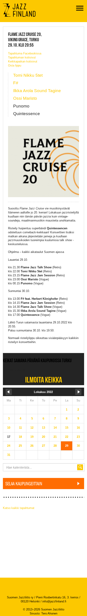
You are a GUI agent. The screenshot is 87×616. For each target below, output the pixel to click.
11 (20, 427)
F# (15, 83)
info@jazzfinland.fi (54, 601)
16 (78, 427)
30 (78, 445)
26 (31, 445)
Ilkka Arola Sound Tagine (37, 90)
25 (20, 445)
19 (31, 436)
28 (55, 445)
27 (43, 445)
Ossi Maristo (25, 98)
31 (8, 455)
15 (66, 427)
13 (43, 427)
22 (66, 436)
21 (55, 436)
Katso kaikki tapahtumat (18, 508)
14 (55, 427)
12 (31, 427)
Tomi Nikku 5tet (28, 75)
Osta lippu (14, 65)
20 (43, 436)
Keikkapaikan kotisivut (22, 61)
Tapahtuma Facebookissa (24, 53)
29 (66, 445)
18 (20, 436)
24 (8, 445)
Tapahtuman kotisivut (22, 57)
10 (8, 427)
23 (78, 436)
